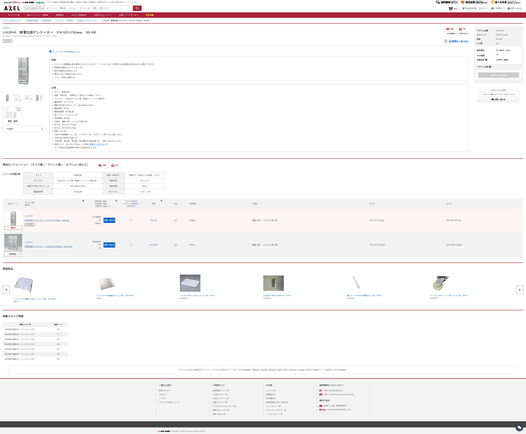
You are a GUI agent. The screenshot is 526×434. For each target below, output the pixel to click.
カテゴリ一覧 (13, 15)
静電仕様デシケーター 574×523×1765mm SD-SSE (47, 220)
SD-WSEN (153, 245)
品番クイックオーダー (128, 15)
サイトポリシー (272, 406)
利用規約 (269, 394)
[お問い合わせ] (515, 8)
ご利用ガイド (218, 385)
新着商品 (60, 15)
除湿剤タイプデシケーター (88, 21)
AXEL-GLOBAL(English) (333, 390)
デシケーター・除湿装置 (64, 21)
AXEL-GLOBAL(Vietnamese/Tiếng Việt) (339, 394)
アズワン (6, 28)
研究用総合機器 (32, 21)
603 (58, 339)
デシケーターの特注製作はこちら (66, 52)
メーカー (162, 398)
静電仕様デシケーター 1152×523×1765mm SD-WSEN (48, 247)
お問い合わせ (500, 99)
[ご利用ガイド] (498, 8)
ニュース (269, 390)
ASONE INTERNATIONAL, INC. (339, 410)
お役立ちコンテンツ (103, 15)
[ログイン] (484, 8)
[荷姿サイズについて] (98, 144)
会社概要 (269, 398)
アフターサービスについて (223, 406)
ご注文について (218, 394)
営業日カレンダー (219, 410)
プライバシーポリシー (275, 410)
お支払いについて (219, 398)
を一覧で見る (458, 41)
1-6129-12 (29, 242)
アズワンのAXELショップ (12, 21)
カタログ (162, 394)
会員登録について (219, 390)
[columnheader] (54, 204)
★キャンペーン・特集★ (37, 15)
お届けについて (218, 402)
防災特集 (150, 15)
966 (58, 329)
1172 (58, 334)
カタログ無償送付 (79, 15)
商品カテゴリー (165, 390)
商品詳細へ (13, 254)
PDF (464, 29)
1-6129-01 (29, 216)
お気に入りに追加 (498, 90)
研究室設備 (46, 21)
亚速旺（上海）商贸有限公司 (335, 406)
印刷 (452, 29)
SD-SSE (153, 220)
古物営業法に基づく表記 (275, 402)
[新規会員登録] (470, 8)
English (10, 129)
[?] (486, 60)
